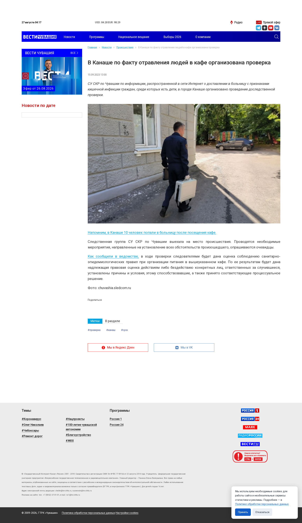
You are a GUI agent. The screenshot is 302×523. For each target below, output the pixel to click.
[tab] (95, 321)
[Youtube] (270, 27)
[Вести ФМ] (250, 444)
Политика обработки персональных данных (88, 512)
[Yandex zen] (264, 27)
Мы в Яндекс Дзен (120, 347)
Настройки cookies (127, 512)
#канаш (110, 330)
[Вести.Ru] (250, 419)
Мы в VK (187, 347)
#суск (124, 330)
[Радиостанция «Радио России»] (250, 436)
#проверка (94, 330)
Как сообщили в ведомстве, (113, 256)
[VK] (276, 27)
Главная (92, 47)
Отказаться (262, 512)
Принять (243, 512)
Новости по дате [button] (38, 105)
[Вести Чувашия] (39, 37)
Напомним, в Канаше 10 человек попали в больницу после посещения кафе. (152, 232)
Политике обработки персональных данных (262, 504)
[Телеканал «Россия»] (250, 410)
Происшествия (124, 47)
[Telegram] (258, 27)
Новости (107, 47)
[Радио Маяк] (250, 427)
